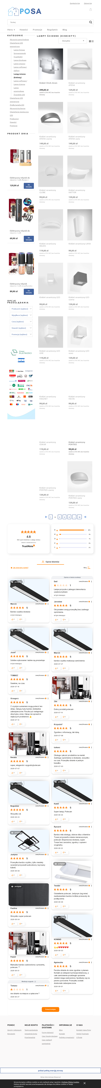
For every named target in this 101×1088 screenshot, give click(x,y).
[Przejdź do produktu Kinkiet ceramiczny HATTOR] (79, 171)
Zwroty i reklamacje (14, 1030)
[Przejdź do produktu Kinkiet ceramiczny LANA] (79, 225)
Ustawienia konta (31, 1034)
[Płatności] (21, 382)
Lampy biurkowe (20, 60)
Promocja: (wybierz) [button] (19, 334)
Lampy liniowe (19, 50)
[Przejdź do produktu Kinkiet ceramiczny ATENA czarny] (50, 117)
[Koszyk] (91, 9)
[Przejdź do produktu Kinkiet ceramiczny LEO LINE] (50, 332)
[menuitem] (13, 29)
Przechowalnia (30, 1037)
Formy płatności (47, 1032)
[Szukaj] (90, 22)
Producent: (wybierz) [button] (20, 309)
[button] (43, 562)
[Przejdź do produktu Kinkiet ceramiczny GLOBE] (50, 171)
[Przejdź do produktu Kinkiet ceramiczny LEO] (50, 278)
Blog (61, 1030)
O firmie (79, 1037)
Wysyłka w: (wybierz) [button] (20, 315)
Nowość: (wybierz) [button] (19, 328)
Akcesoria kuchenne (17, 108)
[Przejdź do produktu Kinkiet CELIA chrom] (50, 64)
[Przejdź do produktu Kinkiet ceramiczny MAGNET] (50, 381)
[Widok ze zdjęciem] (90, 40)
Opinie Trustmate (82, 1034)
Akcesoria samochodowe (19, 39)
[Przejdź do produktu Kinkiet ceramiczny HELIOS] (50, 225)
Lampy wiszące (19, 63)
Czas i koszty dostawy (50, 1036)
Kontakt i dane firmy (83, 1030)
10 (79, 517)
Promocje (13, 125)
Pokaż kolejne (50, 1009)
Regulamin (11, 1034)
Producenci (14, 119)
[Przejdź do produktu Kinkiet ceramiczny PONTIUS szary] (79, 477)
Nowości (13, 122)
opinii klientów (28, 540)
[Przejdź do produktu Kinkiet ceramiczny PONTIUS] (79, 427)
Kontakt (62, 1034)
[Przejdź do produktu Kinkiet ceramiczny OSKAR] (50, 427)
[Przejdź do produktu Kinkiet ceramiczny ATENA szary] (79, 117)
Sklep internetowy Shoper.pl (50, 1077)
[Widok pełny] (93, 40)
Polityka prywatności (66, 1037)
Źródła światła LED (17, 105)
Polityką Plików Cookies (70, 1082)
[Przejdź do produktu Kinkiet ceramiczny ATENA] (79, 64)
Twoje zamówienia (31, 1030)
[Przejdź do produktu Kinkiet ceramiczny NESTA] (79, 381)
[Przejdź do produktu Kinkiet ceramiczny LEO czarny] (79, 278)
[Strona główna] (24, 10)
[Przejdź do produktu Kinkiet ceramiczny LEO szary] (79, 332)
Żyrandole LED (19, 94)
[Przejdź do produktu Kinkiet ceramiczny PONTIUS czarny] (50, 473)
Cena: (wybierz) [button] (18, 321)
